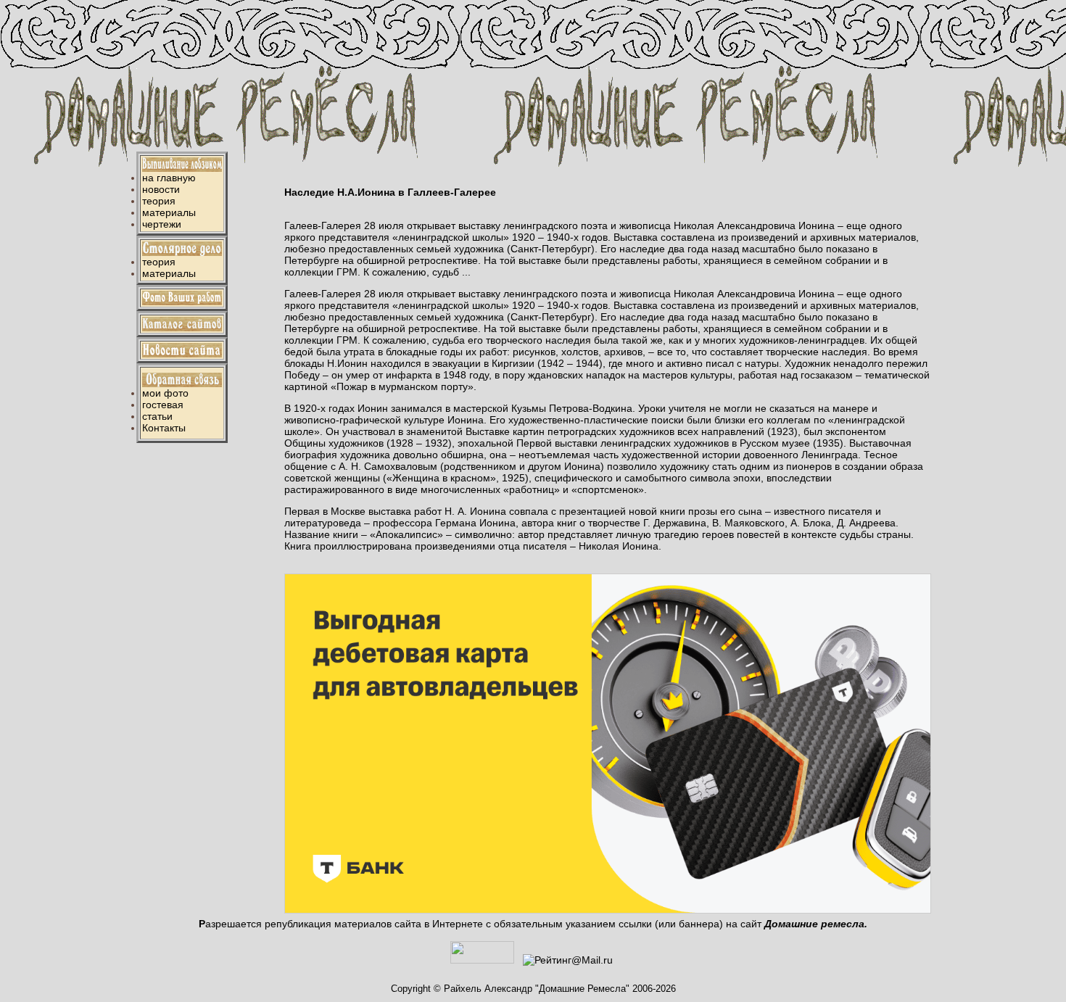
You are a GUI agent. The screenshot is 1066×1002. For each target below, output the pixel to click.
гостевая (162, 404)
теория (158, 201)
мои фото (165, 393)
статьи (157, 416)
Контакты (164, 428)
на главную (169, 177)
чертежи (161, 224)
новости (161, 189)
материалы (169, 212)
